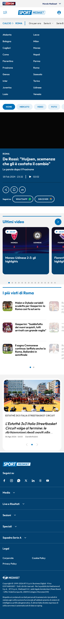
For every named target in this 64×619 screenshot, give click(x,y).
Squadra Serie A (12, 537)
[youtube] (47, 480)
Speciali (7, 526)
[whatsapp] (18, 480)
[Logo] (32, 12)
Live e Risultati (11, 504)
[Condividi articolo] (6, 189)
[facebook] (4, 480)
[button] (32, 12)
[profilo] (59, 12)
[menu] (5, 12)
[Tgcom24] (9, 3)
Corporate (8, 558)
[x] (26, 480)
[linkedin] (33, 480)
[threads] (40, 480)
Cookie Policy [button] (38, 558)
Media (6, 492)
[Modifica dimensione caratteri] (22, 189)
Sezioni (7, 515)
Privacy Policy (10, 563)
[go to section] (58, 221)
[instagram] (11, 480)
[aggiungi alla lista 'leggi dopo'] (14, 189)
